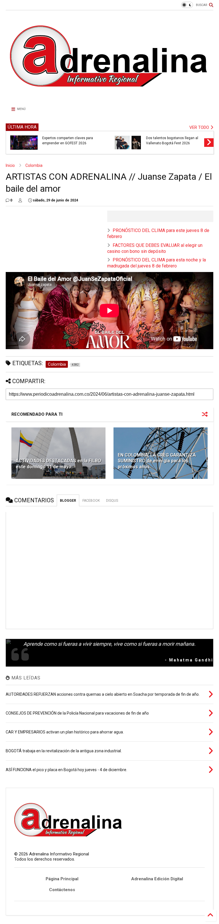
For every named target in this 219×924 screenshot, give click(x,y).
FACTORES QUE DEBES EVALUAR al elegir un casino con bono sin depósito (154, 248)
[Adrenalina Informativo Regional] (109, 96)
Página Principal (62, 878)
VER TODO (199, 127)
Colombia (33, 165)
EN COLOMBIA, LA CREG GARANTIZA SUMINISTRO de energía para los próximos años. (157, 461)
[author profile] (20, 200)
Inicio (10, 165)
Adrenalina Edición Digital (157, 878)
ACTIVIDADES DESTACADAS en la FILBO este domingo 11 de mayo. (58, 463)
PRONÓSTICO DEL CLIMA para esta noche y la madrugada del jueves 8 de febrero (156, 263)
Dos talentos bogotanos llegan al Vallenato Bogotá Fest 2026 (172, 140)
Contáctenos (62, 889)
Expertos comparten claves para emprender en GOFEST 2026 (67, 140)
